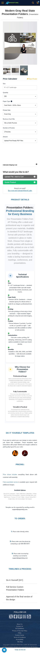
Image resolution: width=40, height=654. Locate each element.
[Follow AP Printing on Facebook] (15, 616)
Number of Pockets (9, 128)
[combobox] (20, 96)
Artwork (5, 136)
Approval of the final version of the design (19, 598)
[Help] (11, 101)
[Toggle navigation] (2, 3)
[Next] (35, 43)
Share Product (33, 79)
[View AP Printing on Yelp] (29, 616)
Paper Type (6, 101)
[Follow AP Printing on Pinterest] (20, 616)
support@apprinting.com (20, 558)
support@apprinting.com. (20, 509)
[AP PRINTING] (12, 3)
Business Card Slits (9, 119)
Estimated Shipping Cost (10, 165)
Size (4, 83)
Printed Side (6, 110)
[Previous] (5, 43)
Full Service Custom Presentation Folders (15, 588)
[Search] (33, 3)
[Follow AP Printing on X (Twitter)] (11, 616)
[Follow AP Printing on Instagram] (24, 616)
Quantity (5, 92)
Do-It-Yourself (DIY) (14, 580)
